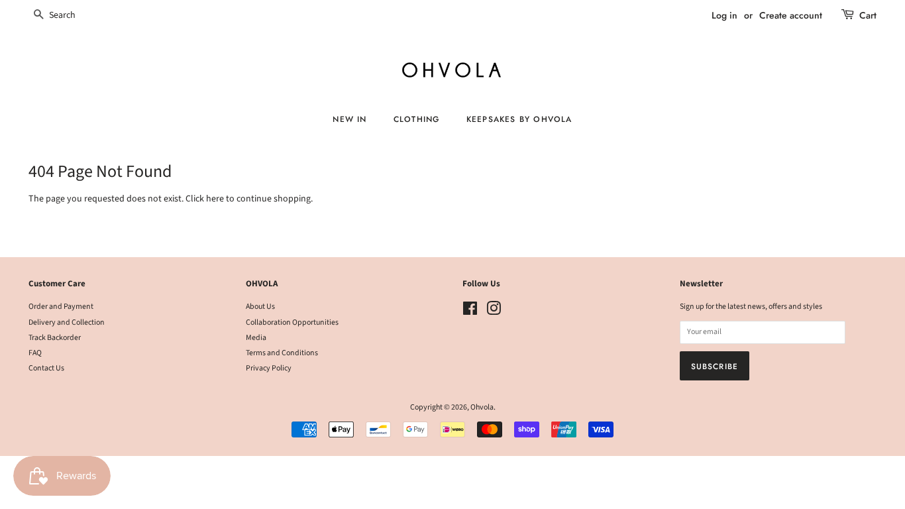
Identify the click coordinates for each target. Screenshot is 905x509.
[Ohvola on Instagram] (493, 311)
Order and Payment (60, 306)
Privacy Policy (269, 368)
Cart (868, 15)
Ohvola (482, 407)
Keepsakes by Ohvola (519, 119)
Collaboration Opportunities (292, 322)
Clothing (417, 119)
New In (349, 119)
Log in (724, 15)
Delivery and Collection (66, 322)
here (215, 198)
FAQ (35, 353)
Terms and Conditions (282, 353)
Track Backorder (54, 337)
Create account (790, 15)
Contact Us (46, 368)
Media (256, 337)
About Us (260, 306)
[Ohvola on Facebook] (470, 311)
